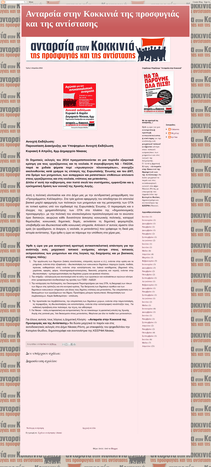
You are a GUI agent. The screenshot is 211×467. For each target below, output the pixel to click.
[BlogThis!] (66, 344)
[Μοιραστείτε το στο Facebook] (71, 344)
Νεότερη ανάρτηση (35, 428)
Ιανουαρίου (147, 220)
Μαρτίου (146, 257)
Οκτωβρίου (147, 274)
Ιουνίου (145, 216)
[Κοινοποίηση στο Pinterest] (74, 344)
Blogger (114, 448)
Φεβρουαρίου (148, 260)
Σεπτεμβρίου (148, 237)
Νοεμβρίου (147, 226)
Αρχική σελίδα (89, 428)
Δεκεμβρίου (147, 223)
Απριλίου (146, 254)
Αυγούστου (147, 240)
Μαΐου (145, 250)
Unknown (175, 129)
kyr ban (174, 137)
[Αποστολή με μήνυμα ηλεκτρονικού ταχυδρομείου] (63, 344)
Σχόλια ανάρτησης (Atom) (50, 432)
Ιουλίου (145, 243)
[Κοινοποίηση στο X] (69, 344)
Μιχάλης (175, 133)
